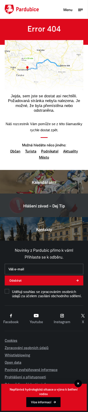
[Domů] (22, 9)
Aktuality (70, 151)
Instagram (62, 322)
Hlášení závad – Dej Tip (44, 206)
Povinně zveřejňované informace (31, 369)
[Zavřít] (78, 383)
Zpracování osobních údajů (27, 348)
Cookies (11, 340)
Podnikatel (49, 151)
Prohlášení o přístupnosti (25, 377)
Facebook (11, 322)
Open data (13, 362)
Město (44, 157)
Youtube (36, 322)
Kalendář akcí (44, 182)
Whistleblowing (17, 355)
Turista (30, 151)
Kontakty (44, 229)
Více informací (41, 402)
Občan (15, 151)
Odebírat (15, 281)
